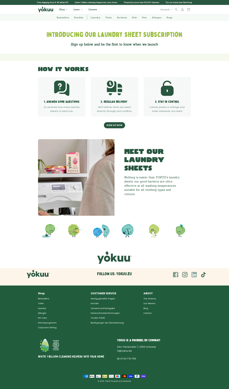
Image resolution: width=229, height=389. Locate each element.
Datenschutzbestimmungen (105, 313)
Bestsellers (43, 298)
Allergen (42, 313)
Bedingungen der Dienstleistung (107, 322)
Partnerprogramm (47, 322)
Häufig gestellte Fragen (103, 298)
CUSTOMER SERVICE (103, 293)
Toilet (41, 303)
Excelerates (126, 381)
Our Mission (149, 303)
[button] (63, 9)
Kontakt (95, 303)
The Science (150, 298)
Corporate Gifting (47, 327)
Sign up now (114, 125)
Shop (41, 293)
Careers (148, 313)
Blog (146, 308)
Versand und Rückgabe (103, 308)
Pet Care (42, 318)
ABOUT (148, 293)
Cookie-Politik (98, 318)
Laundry (42, 308)
